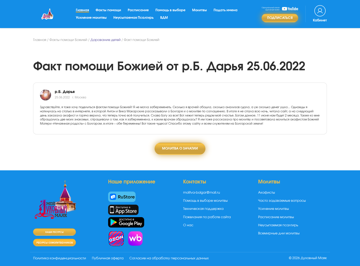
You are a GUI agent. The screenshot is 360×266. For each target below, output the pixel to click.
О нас (188, 225)
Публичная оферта (108, 258)
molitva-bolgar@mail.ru (201, 192)
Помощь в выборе (170, 10)
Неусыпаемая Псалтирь (133, 17)
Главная (82, 10)
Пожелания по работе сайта (207, 217)
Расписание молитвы (276, 217)
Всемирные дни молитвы (279, 233)
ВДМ (164, 17)
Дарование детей (105, 40)
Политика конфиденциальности (59, 258)
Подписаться (280, 18)
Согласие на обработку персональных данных (169, 258)
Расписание (138, 10)
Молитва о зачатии (180, 148)
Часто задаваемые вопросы (282, 200)
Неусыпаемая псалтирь (278, 225)
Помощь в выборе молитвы (205, 200)
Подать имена (226, 10)
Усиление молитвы (91, 17)
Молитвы (199, 10)
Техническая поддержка (203, 208)
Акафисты (266, 192)
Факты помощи (108, 10)
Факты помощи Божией (68, 40)
